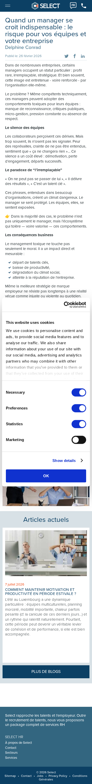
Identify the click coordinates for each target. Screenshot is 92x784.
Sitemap (10, 776)
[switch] (79, 408)
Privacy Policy (58, 776)
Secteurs (11, 753)
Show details (64, 460)
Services (11, 758)
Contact (10, 748)
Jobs (40, 776)
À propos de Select (18, 743)
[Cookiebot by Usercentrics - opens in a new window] (65, 304)
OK (46, 476)
